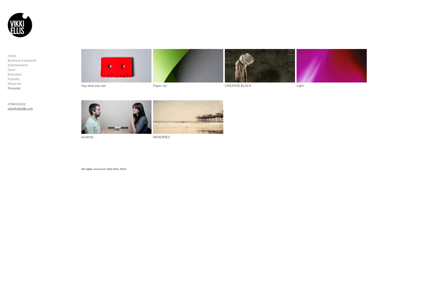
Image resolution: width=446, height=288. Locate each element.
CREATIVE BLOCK (238, 86)
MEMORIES (161, 137)
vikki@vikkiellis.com (20, 108)
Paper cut (159, 86)
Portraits (13, 79)
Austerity (87, 137)
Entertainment (17, 65)
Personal (14, 88)
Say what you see (93, 86)
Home (12, 56)
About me (14, 84)
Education (15, 74)
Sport (11, 70)
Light (300, 86)
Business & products (22, 60)
